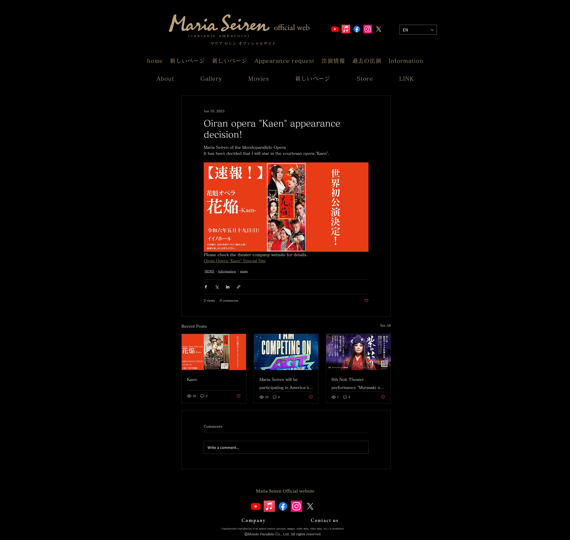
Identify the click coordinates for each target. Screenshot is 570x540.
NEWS (209, 271)
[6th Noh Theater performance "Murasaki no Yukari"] (358, 352)
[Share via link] (238, 287)
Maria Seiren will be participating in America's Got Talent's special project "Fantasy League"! (284, 384)
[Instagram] (367, 29)
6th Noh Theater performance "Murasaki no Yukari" (357, 384)
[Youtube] (335, 29)
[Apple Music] (346, 29)
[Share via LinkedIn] (228, 287)
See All (385, 325)
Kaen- (192, 379)
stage (244, 271)
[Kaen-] (214, 352)
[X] (378, 29)
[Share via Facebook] (206, 287)
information (227, 271)
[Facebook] (356, 29)
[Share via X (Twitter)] (217, 287)
